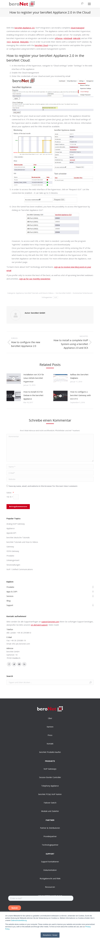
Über (50, 718)
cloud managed (77, 27)
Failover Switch (50, 802)
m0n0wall (68, 38)
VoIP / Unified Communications (20, 569)
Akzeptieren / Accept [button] (50, 935)
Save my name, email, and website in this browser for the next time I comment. (43, 486)
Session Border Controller (50, 777)
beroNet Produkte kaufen (50, 752)
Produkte (10, 555)
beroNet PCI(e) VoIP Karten (50, 794)
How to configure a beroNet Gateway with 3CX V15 (80, 395)
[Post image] (14, 378)
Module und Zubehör (50, 811)
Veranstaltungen (13, 565)
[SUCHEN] (81, 3)
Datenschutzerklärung (19, 920)
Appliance (20, 293)
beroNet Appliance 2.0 (25, 27)
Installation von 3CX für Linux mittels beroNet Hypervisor (33, 378)
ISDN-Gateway (13, 551)
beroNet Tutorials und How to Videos (39, 293)
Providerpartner (50, 836)
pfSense (59, 38)
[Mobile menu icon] (89, 3)
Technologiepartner (50, 845)
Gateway (10, 546)
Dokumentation (50, 870)
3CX (9, 41)
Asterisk (15, 41)
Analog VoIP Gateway (16, 524)
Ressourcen (50, 887)
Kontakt (50, 743)
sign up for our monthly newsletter (34, 278)
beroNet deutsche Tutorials (18, 537)
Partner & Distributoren (50, 828)
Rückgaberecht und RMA (50, 878)
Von (63, 293)
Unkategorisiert (13, 560)
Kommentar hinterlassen (83, 293)
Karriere (50, 726)
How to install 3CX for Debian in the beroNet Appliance (33, 395)
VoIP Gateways (50, 769)
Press (50, 735)
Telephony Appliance (50, 786)
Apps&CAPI (11, 533)
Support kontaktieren (50, 861)
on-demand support (39, 625)
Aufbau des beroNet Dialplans (79, 376)
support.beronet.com (50, 621)
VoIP (55, 297)
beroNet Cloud (41, 45)
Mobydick (24, 41)
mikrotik (76, 38)
